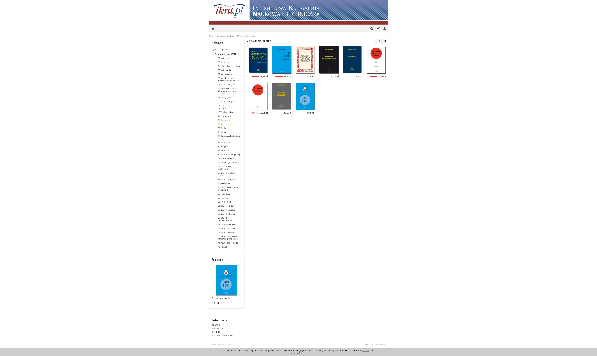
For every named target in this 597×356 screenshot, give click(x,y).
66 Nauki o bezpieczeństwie (225, 219)
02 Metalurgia (224, 58)
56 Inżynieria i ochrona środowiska (228, 188)
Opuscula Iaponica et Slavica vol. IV (384, 48)
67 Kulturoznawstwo (227, 224)
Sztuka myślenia (304, 84)
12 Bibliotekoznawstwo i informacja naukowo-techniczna (228, 91)
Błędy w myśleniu (281, 48)
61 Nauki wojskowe (226, 206)
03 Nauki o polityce (226, 62)
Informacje (219, 320)
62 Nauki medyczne (226, 210)
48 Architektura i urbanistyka (225, 167)
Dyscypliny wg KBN (225, 54)
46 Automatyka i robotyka (229, 162)
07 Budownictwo (225, 74)
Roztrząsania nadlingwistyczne (287, 84)
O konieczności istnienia (355, 48)
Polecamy (217, 259)
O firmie (216, 324)
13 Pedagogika (224, 97)
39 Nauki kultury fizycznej (229, 154)
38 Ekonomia (223, 150)
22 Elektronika (224, 120)
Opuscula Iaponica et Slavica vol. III (266, 84)
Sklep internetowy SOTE (374, 344)
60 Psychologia (224, 202)
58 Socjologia (224, 194)
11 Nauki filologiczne (227, 84)
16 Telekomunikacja (226, 112)
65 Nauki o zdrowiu (226, 214)
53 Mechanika (224, 183)
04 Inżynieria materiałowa (229, 66)
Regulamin (217, 328)
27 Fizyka (222, 132)
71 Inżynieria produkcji (228, 243)
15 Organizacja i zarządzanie (225, 106)
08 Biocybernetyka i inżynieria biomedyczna (228, 79)
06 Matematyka (224, 70)
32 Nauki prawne (225, 142)
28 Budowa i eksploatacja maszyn (229, 137)
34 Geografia (223, 146)
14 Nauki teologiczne (227, 101)
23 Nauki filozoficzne (227, 124)
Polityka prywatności (222, 335)
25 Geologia (223, 128)
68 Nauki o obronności (228, 228)
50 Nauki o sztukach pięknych (226, 174)
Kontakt (216, 332)
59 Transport (223, 198)
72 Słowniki (223, 247)
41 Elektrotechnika (226, 158)
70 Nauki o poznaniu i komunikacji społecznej (228, 237)
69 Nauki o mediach (226, 232)
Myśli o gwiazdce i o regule (332, 48)
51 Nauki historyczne (227, 179)
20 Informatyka (224, 116)
